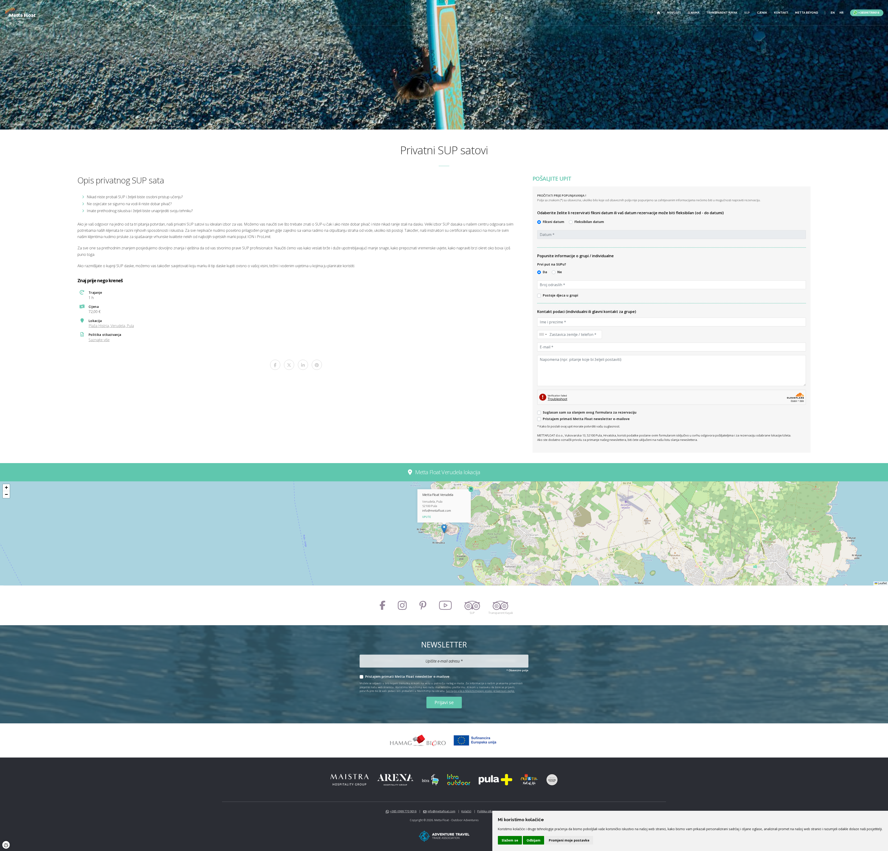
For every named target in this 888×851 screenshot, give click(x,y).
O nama (693, 12)
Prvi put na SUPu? (551, 264)
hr (841, 12)
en (833, 12)
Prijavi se (444, 702)
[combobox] (542, 334)
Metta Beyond (806, 12)
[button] (444, 528)
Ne (559, 272)
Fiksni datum (553, 222)
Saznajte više (99, 339)
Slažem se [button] (510, 840)
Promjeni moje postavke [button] (569, 840)
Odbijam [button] (533, 840)
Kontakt (781, 12)
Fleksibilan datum (589, 222)
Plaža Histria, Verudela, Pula (111, 325)
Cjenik (762, 12)
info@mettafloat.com (436, 510)
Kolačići (466, 811)
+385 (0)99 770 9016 (403, 811)
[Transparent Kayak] (500, 605)
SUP (747, 12)
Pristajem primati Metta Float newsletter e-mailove (407, 676)
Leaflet (882, 583)
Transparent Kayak (721, 12)
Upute (426, 517)
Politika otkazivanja (489, 811)
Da (545, 272)
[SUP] (472, 605)
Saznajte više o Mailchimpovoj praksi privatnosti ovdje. (480, 691)
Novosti (674, 12)
